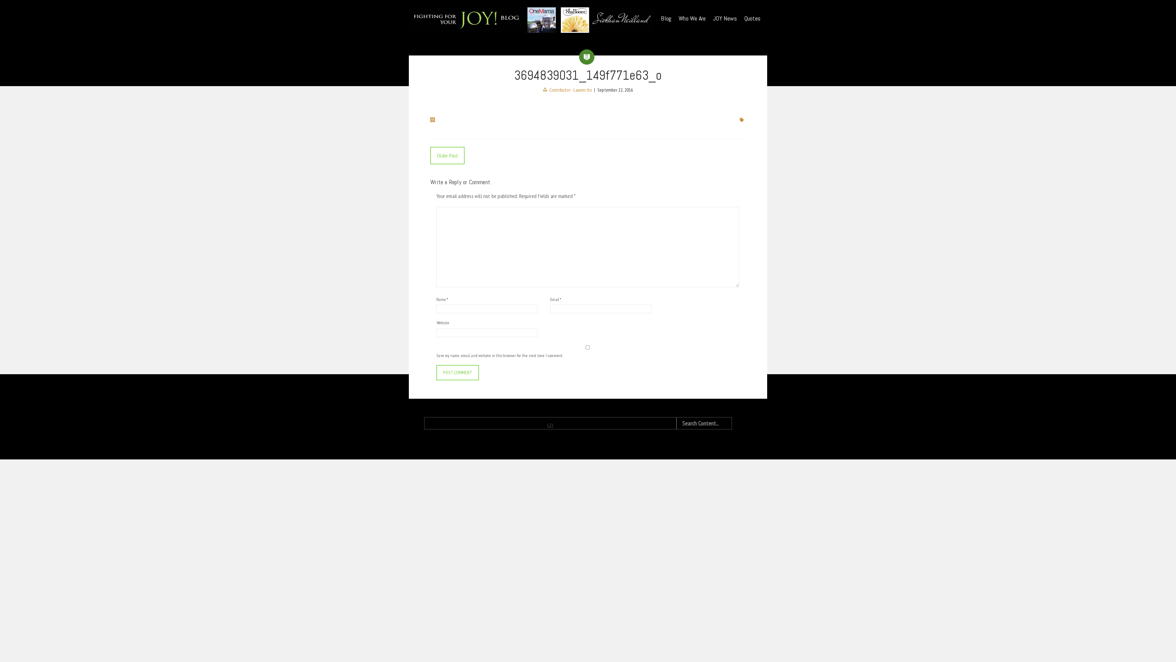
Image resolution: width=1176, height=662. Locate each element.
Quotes (752, 18)
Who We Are (692, 18)
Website (443, 322)
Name (442, 299)
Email (555, 299)
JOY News (725, 18)
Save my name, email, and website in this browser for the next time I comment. (499, 355)
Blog (666, 18)
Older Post (447, 155)
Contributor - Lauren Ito (570, 90)
